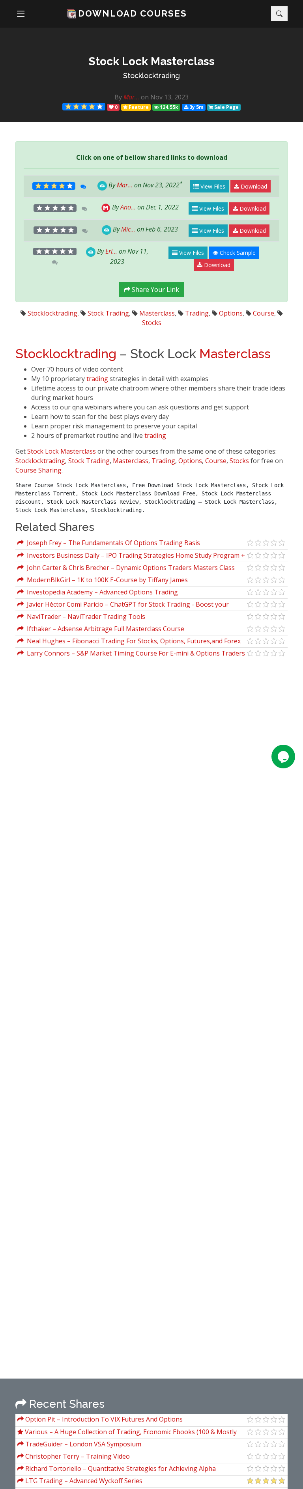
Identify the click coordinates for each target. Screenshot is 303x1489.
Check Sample (237, 252)
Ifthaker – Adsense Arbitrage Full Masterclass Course (104, 628)
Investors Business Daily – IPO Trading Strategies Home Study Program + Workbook (131, 556)
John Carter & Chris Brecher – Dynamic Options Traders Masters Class (129, 567)
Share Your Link (154, 289)
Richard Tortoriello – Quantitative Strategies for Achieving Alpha (120, 1468)
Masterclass (157, 313)
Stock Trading (108, 313)
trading (97, 378)
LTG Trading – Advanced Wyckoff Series (83, 1480)
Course (263, 313)
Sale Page (226, 107)
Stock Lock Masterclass (61, 451)
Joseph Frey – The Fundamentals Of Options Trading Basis (112, 542)
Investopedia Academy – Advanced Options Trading (101, 592)
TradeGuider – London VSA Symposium (82, 1444)
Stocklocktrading (151, 75)
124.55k (168, 107)
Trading (197, 313)
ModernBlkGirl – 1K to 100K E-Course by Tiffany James (106, 579)
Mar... (131, 97)
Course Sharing (38, 470)
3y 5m (196, 107)
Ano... (128, 207)
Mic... (128, 229)
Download (253, 186)
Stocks (151, 322)
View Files (212, 186)
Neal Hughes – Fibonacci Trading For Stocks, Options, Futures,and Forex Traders (129, 642)
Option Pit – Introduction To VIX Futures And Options (103, 1419)
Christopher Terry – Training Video (77, 1456)
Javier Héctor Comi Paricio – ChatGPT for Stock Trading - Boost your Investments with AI (123, 605)
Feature (138, 107)
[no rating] (55, 208)
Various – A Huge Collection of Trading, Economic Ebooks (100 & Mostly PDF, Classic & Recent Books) (127, 1432)
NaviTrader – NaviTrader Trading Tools (84, 616)
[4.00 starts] (84, 106)
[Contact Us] (283, 756)
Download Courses (132, 13)
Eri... (111, 251)
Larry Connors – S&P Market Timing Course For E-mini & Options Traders (134, 653)
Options (231, 313)
